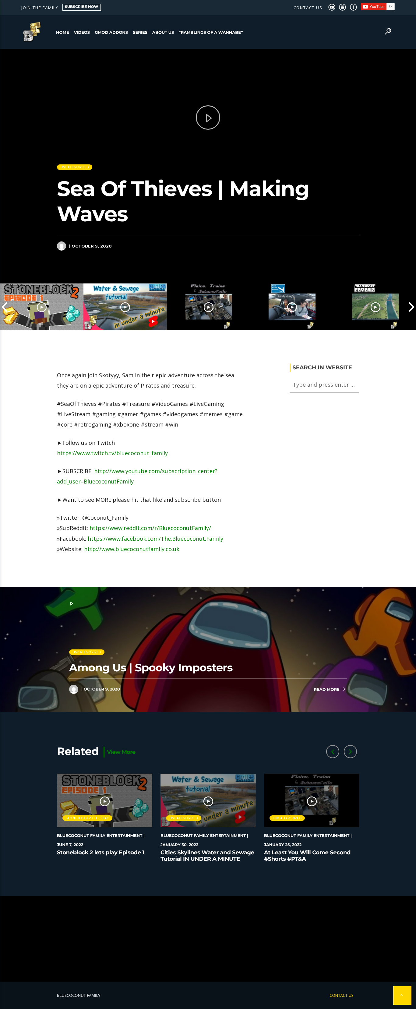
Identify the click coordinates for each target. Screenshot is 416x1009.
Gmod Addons (111, 32)
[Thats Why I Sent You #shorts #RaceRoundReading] (292, 306)
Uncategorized (74, 167)
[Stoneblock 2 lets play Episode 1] (41, 306)
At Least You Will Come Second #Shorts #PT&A (307, 856)
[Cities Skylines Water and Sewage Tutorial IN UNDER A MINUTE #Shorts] (125, 306)
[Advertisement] (208, 939)
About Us (163, 32)
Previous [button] (4, 306)
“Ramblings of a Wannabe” (211, 32)
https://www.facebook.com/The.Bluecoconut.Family (155, 538)
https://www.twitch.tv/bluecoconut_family (112, 453)
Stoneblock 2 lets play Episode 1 (100, 852)
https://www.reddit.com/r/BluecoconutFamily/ (150, 528)
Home (62, 32)
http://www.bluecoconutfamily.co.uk (131, 549)
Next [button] (411, 306)
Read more (327, 689)
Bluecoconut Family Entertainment (99, 835)
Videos (82, 32)
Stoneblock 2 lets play (87, 818)
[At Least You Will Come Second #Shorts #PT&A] (208, 306)
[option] (41, 306)
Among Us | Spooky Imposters (151, 667)
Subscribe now (81, 7)
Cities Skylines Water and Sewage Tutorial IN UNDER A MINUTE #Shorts (207, 859)
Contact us (308, 7)
